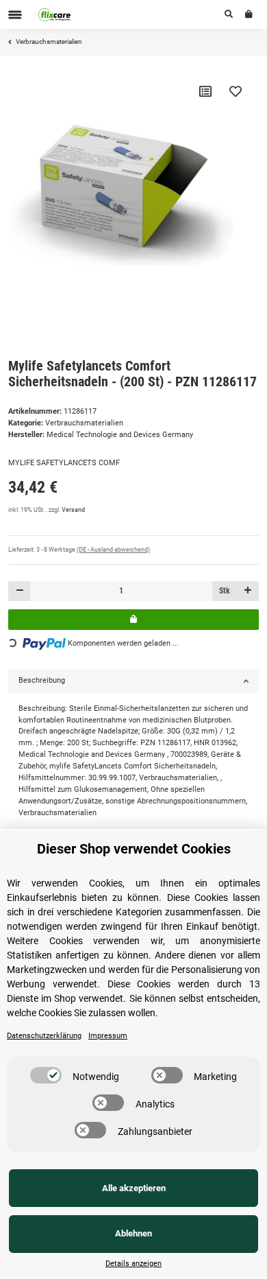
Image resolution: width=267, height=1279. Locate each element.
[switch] (46, 1075)
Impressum (107, 1035)
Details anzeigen (133, 1263)
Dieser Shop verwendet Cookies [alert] (134, 849)
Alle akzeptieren (134, 1188)
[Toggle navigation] (15, 14)
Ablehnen (133, 1233)
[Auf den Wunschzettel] (235, 91)
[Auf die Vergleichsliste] (205, 91)
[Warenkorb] (249, 14)
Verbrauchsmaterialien (84, 423)
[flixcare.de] (54, 14)
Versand (73, 509)
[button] (228, 14)
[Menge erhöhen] (247, 591)
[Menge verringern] (19, 591)
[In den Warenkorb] (133, 619)
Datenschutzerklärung (44, 1035)
